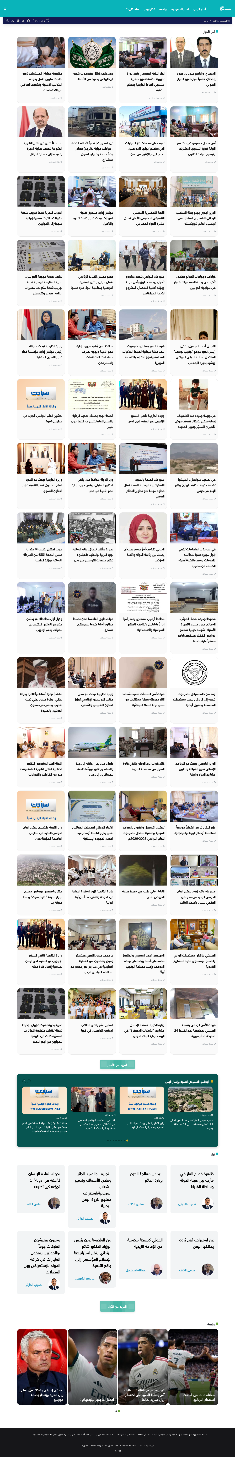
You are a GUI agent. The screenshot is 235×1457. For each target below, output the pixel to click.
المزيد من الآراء (117, 1306)
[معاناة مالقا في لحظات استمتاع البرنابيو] (193, 1367)
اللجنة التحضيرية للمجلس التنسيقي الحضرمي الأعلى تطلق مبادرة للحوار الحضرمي (144, 217)
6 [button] (113, 1140)
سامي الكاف (136, 1203)
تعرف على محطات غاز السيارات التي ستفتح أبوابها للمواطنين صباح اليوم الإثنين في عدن (144, 148)
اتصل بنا (84, 1445)
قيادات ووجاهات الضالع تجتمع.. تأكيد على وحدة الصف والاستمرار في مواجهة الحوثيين (195, 281)
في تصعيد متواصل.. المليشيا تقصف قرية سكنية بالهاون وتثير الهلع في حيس (195, 484)
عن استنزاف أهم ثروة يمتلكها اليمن (196, 1242)
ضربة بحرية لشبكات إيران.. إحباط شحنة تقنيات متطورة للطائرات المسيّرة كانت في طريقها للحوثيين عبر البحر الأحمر (42, 1033)
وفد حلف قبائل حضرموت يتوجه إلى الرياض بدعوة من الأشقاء (93, 75)
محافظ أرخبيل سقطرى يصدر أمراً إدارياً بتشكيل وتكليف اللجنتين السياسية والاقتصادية (143, 623)
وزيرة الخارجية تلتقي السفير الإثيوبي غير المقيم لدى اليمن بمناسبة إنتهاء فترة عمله (43, 960)
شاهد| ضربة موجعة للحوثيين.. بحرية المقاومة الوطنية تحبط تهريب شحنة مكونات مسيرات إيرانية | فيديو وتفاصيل (43, 284)
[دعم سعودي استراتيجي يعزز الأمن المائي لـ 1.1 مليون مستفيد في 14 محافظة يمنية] (190, 1099)
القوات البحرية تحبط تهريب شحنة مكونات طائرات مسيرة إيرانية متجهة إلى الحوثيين (41, 217)
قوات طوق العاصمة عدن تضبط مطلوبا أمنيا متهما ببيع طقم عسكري (93, 623)
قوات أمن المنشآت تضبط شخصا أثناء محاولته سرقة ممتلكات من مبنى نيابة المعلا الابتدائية (143, 699)
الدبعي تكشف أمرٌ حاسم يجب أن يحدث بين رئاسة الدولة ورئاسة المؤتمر (144, 554)
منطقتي (134, 8)
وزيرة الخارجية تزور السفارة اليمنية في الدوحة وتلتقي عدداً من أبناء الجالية (92, 896)
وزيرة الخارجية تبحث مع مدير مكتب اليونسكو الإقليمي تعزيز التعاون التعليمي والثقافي (94, 699)
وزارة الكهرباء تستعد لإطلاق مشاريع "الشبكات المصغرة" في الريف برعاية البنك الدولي (144, 1030)
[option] (190, 1109)
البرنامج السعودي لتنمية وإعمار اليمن (187, 1081)
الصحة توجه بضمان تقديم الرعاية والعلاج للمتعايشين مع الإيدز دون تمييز (92, 420)
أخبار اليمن (200, 8)
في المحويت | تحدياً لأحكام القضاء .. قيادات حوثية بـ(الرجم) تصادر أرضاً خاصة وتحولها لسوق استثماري (92, 151)
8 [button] (108, 1140)
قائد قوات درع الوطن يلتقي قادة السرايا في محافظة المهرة (143, 765)
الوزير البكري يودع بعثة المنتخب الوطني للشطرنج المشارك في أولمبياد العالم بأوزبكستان (196, 217)
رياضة (163, 8)
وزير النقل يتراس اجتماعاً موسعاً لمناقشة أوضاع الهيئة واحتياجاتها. (195, 829)
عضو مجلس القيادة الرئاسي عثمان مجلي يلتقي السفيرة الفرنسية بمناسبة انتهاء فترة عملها (92, 281)
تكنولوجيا (149, 8)
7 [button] (110, 1140)
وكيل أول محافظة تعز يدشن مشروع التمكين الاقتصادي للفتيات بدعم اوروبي (44, 623)
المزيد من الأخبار (117, 1064)
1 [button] (127, 1140)
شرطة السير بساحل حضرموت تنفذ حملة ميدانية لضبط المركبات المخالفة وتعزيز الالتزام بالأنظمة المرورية (143, 354)
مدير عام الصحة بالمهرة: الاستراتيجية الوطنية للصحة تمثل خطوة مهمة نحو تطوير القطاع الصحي (144, 487)
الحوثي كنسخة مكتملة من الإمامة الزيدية (145, 1242)
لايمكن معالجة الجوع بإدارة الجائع (146, 1176)
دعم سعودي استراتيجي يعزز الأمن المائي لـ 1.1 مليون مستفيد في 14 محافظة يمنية (191, 1123)
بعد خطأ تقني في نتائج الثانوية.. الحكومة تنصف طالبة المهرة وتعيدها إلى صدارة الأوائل (42, 148)
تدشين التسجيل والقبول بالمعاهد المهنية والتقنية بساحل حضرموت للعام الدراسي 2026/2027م (143, 832)
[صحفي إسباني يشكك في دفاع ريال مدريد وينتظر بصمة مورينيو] (42, 1367)
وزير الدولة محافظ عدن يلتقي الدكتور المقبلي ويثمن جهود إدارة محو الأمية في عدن (92, 484)
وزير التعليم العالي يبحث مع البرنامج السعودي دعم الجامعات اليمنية (145, 1124)
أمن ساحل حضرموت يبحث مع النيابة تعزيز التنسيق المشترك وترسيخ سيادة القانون (196, 148)
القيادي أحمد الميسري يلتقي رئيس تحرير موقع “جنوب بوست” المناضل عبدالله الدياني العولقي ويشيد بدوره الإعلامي (195, 354)
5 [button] (116, 1140)
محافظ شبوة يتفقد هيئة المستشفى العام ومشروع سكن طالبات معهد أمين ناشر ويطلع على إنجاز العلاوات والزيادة (44, 1126)
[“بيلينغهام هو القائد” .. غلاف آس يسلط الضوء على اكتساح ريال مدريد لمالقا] (143, 1367)
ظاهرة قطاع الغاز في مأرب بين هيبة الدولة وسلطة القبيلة (197, 1179)
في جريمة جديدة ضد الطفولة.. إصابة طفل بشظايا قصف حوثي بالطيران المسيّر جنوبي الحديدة (195, 420)
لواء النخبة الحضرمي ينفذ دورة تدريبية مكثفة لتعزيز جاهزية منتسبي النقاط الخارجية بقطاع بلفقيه (145, 81)
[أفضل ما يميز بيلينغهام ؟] (92, 1367)
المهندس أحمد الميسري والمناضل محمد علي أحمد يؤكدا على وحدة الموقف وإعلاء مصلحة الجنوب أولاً (143, 963)
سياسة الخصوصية (128, 1445)
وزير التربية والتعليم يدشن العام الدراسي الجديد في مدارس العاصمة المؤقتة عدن (42, 832)
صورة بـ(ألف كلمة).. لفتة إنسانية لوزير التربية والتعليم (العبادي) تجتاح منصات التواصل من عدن (93, 554)
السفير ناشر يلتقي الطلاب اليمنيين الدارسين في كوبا (97, 1027)
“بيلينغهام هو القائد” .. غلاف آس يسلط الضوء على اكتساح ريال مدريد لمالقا (144, 1394)
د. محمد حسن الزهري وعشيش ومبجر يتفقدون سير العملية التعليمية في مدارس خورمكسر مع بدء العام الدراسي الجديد (92, 963)
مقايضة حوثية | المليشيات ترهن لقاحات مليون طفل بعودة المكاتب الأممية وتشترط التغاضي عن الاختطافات (41, 81)
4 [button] (119, 1140)
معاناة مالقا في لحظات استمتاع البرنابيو (199, 1396)
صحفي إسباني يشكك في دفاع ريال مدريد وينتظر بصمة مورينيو (42, 1394)
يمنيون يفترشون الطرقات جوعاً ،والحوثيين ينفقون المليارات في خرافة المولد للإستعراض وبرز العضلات (42, 1255)
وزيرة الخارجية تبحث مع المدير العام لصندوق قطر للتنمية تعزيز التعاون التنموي (42, 484)
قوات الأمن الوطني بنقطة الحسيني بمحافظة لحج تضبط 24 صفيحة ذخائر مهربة (195, 1030)
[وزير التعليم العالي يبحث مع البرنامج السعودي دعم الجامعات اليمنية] (142, 1101)
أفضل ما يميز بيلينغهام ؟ (96, 1399)
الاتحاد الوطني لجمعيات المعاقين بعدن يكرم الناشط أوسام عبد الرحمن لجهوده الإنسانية (92, 832)
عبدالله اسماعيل (136, 1269)
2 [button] (124, 1140)
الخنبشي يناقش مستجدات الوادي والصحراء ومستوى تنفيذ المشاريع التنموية (194, 960)
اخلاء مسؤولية (111, 1445)
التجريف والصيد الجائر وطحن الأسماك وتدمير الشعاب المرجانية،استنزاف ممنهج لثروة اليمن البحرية (93, 1189)
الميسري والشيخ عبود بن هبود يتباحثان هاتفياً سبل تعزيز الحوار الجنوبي (196, 78)
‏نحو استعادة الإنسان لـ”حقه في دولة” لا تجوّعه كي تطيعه (44, 1179)
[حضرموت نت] (225, 8)
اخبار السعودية (180, 8)
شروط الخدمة (97, 1445)
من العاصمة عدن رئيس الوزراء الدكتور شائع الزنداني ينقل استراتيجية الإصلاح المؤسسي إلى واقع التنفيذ (92, 1252)
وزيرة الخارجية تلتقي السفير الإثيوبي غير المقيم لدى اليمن (146, 417)
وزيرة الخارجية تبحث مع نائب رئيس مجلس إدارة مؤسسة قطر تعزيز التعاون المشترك (42, 351)
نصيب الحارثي (187, 1203)
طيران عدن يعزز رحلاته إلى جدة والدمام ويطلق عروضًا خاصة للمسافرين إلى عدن (94, 768)
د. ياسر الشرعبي (85, 1278)
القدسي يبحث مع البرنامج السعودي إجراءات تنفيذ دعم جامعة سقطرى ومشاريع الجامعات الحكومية (96, 1123)
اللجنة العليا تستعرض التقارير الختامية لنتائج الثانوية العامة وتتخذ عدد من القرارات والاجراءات (41, 768)
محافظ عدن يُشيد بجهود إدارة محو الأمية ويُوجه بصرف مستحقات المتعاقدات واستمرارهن (95, 354)
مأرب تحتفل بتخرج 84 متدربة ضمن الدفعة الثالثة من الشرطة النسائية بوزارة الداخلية (42, 554)
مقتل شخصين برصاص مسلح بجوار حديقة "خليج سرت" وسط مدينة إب (42, 896)
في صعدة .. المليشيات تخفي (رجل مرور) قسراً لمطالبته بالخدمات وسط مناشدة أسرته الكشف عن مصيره (197, 557)
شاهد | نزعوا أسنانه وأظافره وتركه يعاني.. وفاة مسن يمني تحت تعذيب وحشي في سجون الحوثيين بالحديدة (41, 702)
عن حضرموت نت (146, 1445)
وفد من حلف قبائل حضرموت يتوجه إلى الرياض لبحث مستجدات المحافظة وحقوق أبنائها (194, 699)
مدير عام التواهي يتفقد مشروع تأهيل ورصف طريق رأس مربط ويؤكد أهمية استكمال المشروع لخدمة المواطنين (145, 284)
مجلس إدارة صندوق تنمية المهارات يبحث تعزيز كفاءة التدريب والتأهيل (92, 217)
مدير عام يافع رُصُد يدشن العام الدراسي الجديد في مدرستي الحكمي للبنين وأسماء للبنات (196, 896)
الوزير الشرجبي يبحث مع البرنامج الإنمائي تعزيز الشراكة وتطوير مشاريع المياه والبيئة (195, 768)
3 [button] (121, 1140)
